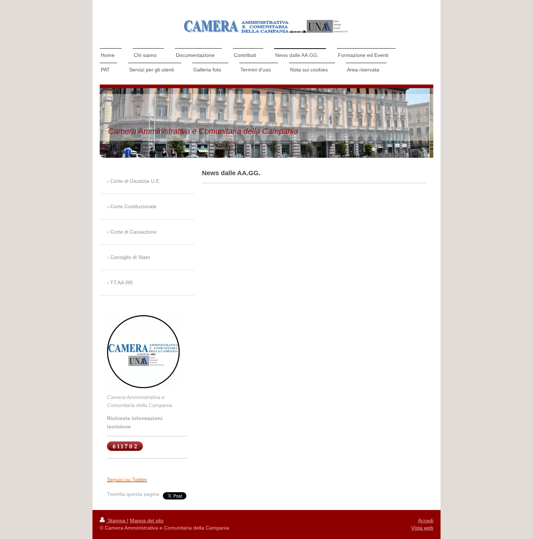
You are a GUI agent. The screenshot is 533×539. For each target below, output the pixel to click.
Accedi (425, 520)
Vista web (422, 528)
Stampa (116, 520)
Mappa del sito (147, 520)
